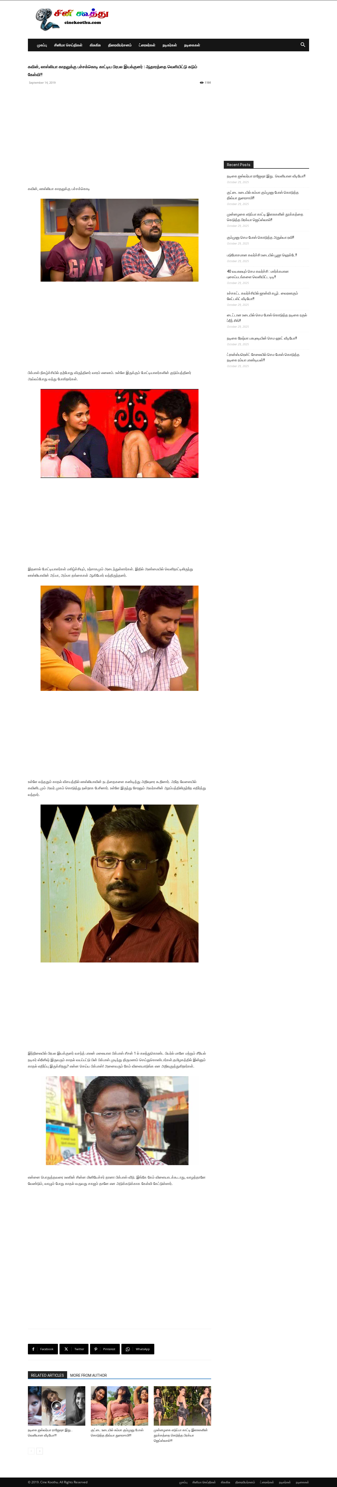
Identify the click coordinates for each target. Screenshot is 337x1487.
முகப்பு (42, 44)
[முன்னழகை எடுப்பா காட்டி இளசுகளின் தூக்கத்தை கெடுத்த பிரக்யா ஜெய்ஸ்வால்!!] (182, 1406)
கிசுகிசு (95, 44)
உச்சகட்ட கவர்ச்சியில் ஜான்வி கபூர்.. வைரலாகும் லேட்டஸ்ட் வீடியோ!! (262, 296)
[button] (302, 45)
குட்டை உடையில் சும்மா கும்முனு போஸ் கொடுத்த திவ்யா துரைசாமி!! (263, 195)
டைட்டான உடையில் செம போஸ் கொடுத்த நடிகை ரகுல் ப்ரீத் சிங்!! (267, 318)
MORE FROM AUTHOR (88, 1375)
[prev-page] (31, 1451)
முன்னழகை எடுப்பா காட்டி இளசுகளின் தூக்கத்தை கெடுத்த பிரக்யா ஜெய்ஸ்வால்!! (181, 1435)
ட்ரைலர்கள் (147, 44)
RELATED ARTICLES (47, 1375)
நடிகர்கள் (170, 44)
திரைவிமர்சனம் (120, 44)
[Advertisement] (213, 19)
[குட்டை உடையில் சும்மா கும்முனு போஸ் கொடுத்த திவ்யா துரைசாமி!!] (119, 1406)
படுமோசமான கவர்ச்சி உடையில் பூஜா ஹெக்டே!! (262, 255)
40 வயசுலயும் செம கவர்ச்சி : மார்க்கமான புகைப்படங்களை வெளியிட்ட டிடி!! (258, 274)
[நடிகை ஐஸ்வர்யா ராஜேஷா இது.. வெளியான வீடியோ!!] (56, 1406)
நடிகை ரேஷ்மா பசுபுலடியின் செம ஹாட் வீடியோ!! (262, 338)
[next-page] (39, 1451)
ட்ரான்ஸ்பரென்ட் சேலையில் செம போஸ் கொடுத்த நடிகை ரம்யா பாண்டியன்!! (263, 357)
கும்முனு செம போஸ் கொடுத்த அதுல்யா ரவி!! (260, 237)
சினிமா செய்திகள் (68, 44)
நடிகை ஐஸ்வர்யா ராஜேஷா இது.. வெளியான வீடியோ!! (266, 176)
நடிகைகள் (192, 44)
